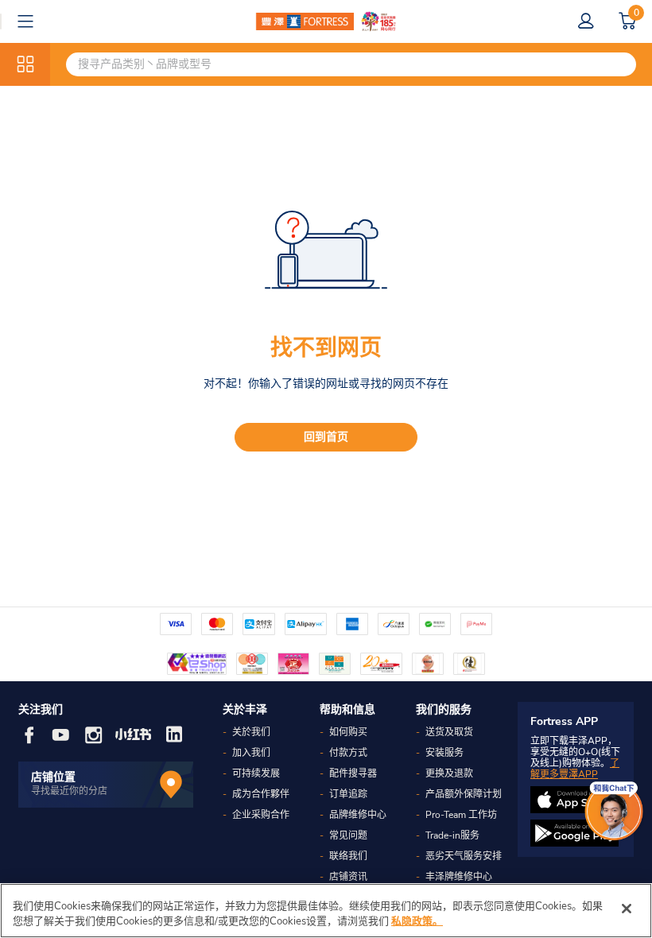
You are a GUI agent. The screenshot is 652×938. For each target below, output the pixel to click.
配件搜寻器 (353, 773)
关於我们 (251, 732)
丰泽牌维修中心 (458, 876)
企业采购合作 (260, 814)
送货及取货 (449, 732)
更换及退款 (449, 773)
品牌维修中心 (357, 814)
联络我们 (348, 856)
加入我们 (251, 752)
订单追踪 (348, 794)
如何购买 (348, 732)
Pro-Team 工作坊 (461, 814)
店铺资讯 (348, 876)
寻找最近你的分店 (69, 791)
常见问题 (348, 835)
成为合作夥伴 (260, 794)
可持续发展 (256, 773)
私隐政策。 (417, 921)
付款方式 (348, 752)
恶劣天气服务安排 (463, 856)
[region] (326, 910)
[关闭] (626, 908)
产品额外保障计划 (463, 794)
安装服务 (444, 752)
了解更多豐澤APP (574, 769)
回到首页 (326, 436)
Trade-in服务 (452, 835)
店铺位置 (53, 777)
